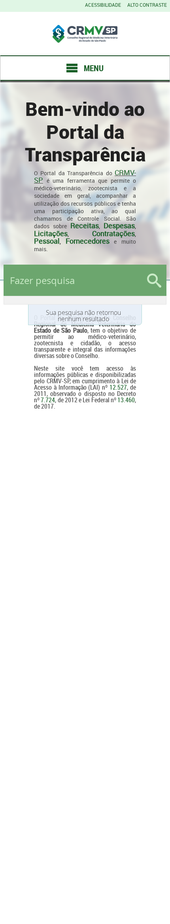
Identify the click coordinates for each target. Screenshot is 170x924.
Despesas (119, 225)
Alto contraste (147, 5)
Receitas (84, 225)
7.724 (48, 400)
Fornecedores (88, 241)
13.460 (126, 400)
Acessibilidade (103, 5)
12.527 (118, 387)
